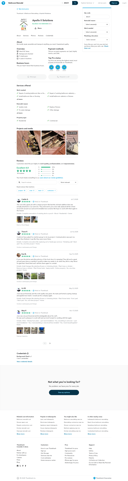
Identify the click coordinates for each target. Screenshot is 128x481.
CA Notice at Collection (97, 460)
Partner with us (21, 453)
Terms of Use (93, 453)
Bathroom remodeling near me (73, 419)
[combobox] (34, 3)
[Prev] (45, 343)
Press (18, 460)
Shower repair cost (22, 422)
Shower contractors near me (72, 425)
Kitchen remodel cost (23, 428)
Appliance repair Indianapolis (48, 425)
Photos (33, 36)
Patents (91, 458)
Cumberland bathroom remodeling (98, 431)
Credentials (49, 36)
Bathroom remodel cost (24, 419)
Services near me (46, 455)
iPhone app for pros (71, 460)
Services (26, 36)
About (19, 36)
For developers (21, 455)
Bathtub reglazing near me (72, 428)
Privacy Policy (93, 455)
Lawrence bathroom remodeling (97, 428)
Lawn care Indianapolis (47, 419)
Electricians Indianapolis (47, 422)
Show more (20, 434)
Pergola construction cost (24, 425)
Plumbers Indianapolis (46, 431)
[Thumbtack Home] (3, 3)
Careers (19, 457)
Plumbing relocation (91, 36)
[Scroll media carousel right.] (79, 142)
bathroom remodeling (31, 13)
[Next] (50, 343)
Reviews (40, 36)
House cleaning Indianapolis (48, 428)
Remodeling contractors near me (74, 422)
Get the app (45, 453)
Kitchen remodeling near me (72, 431)
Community (68, 453)
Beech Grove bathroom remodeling (98, 422)
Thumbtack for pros (71, 448)
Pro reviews (68, 458)
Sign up (43, 451)
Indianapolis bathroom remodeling (98, 419)
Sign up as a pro (70, 451)
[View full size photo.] (29, 143)
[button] (24, 24)
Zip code (87, 13)
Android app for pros (71, 463)
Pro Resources (69, 455)
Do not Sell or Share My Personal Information (99, 464)
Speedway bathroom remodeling (97, 425)
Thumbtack (20, 13)
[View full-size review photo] (20, 219)
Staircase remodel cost (23, 431)
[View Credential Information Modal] (27, 353)
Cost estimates (46, 458)
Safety (91, 451)
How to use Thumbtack (48, 448)
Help (90, 448)
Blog (18, 462)
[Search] (75, 3)
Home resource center (48, 460)
